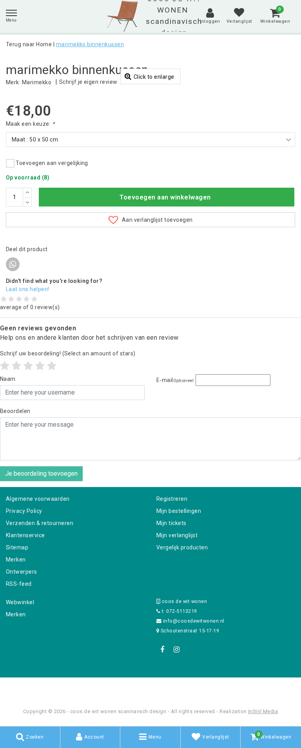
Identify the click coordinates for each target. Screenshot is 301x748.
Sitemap (17, 547)
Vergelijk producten (182, 547)
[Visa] (176, 688)
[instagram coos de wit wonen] (176, 649)
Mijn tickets (171, 523)
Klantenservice (25, 535)
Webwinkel (20, 602)
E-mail (175, 380)
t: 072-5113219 (178, 611)
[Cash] (100, 688)
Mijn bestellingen (178, 511)
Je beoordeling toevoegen (41, 473)
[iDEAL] (126, 688)
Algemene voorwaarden (38, 499)
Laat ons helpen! (27, 289)
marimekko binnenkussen (90, 44)
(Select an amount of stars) (68, 353)
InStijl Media (263, 711)
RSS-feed (19, 584)
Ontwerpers (21, 572)
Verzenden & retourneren (39, 523)
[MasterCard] (151, 688)
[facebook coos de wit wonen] (162, 649)
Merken (16, 559)
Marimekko (36, 82)
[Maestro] (201, 688)
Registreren (171, 499)
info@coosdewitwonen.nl (194, 621)
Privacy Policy (24, 511)
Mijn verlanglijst (177, 535)
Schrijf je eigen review (88, 82)
